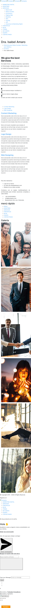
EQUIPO (5, 32)
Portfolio (6, 48)
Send (2, 580)
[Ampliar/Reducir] (5, 598)
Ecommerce (9, 13)
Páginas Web (9, 15)
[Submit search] (11, 564)
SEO (7, 18)
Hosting (8, 20)
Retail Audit (9, 10)
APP (7, 22)
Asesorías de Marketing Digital (14, 24)
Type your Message (5, 577)
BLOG (4, 27)
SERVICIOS (6, 8)
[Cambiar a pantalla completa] (3, 598)
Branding (8, 17)
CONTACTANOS (7, 34)
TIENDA (5, 29)
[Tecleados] (3, 1)
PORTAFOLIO (6, 25)
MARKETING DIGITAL (8, 4)
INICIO (5, 206)
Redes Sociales (10, 11)
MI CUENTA (6, 31)
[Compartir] (2, 598)
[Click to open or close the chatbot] (4, 596)
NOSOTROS (6, 6)
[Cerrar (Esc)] (0, 598)
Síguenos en (3, 497)
